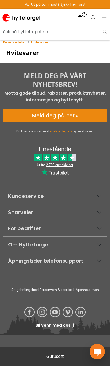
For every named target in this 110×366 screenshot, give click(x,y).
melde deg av (61, 131)
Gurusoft (55, 356)
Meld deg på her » (55, 115)
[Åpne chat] (97, 351)
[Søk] (105, 32)
